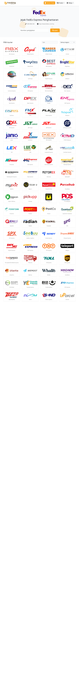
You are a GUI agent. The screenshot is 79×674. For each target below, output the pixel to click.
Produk (60, 3)
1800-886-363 (30, 24)
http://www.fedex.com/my (46, 24)
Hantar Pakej (50, 3)
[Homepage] (10, 3)
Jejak (56, 30)
